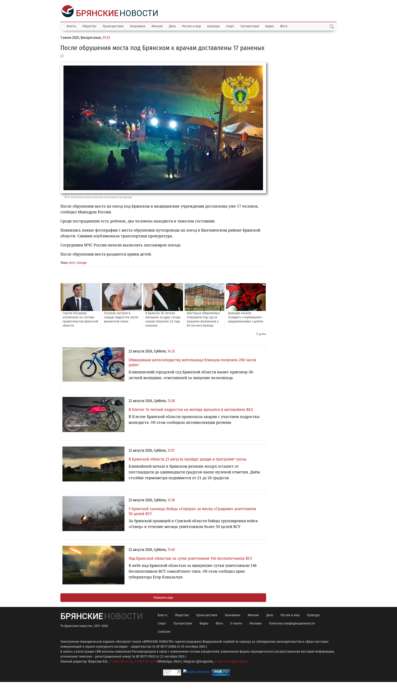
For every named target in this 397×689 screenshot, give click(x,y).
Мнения (157, 26)
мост (72, 262)
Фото (283, 26)
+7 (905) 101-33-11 (145, 661)
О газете (236, 623)
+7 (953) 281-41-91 (120, 661)
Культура (213, 26)
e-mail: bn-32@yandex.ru (231, 661)
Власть (71, 26)
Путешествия (249, 26)
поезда (82, 262)
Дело (172, 26)
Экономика (137, 26)
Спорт (230, 26)
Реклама (256, 623)
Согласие (164, 631)
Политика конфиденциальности (292, 623)
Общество (89, 26)
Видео (269, 26)
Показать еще (163, 597)
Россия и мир (191, 26)
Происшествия (113, 26)
